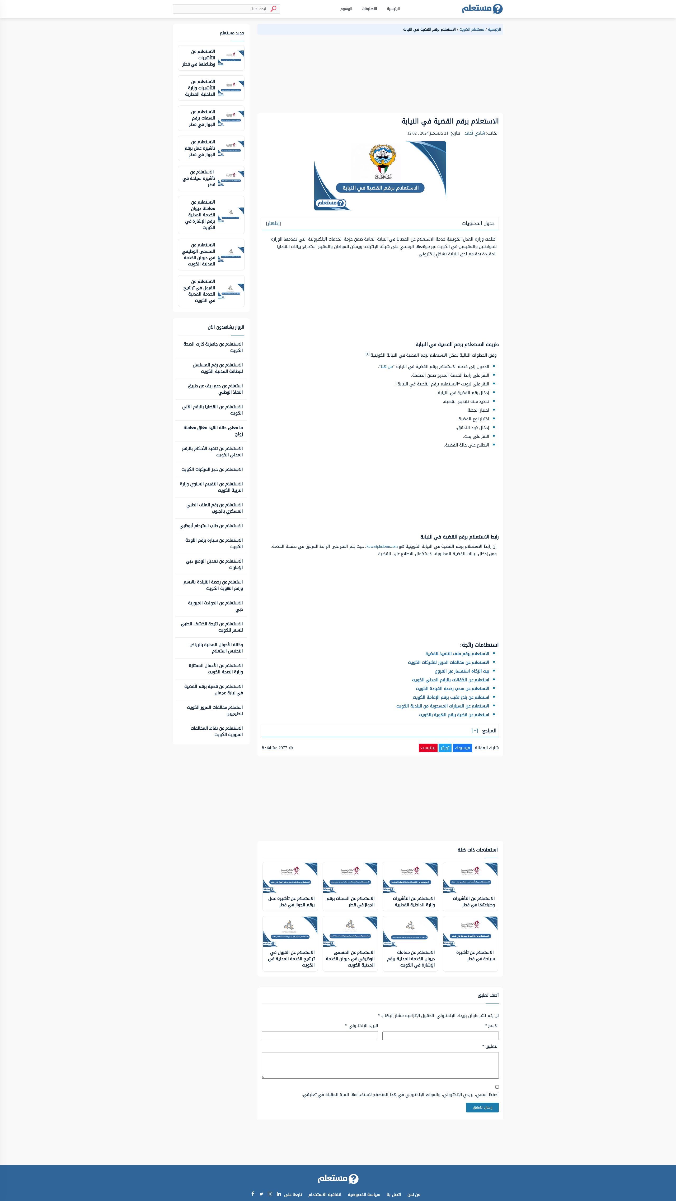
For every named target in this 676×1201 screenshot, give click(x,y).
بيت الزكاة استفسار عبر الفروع (462, 671)
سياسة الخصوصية (364, 1194)
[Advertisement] (380, 76)
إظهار (273, 223)
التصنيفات (369, 8)
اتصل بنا (394, 1194)
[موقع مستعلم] (482, 9)
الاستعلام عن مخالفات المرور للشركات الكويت (449, 662)
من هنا (387, 366)
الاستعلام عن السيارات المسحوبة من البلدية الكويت (442, 706)
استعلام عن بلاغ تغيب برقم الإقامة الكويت (451, 697)
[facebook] (252, 1194)
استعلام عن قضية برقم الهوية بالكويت (454, 715)
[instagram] (270, 1195)
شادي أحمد (474, 133)
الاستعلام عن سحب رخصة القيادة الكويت (453, 688)
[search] (271, 9)
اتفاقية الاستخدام (324, 1194)
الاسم (492, 1025)
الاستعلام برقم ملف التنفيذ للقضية (457, 654)
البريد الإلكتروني (361, 1025)
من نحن (414, 1194)
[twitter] (261, 1194)
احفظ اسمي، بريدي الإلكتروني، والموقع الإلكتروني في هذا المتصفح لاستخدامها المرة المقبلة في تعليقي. (400, 1094)
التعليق (490, 1046)
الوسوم (346, 8)
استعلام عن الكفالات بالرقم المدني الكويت (451, 680)
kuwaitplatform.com (382, 546)
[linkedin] (278, 1194)
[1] (367, 354)
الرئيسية (393, 8)
